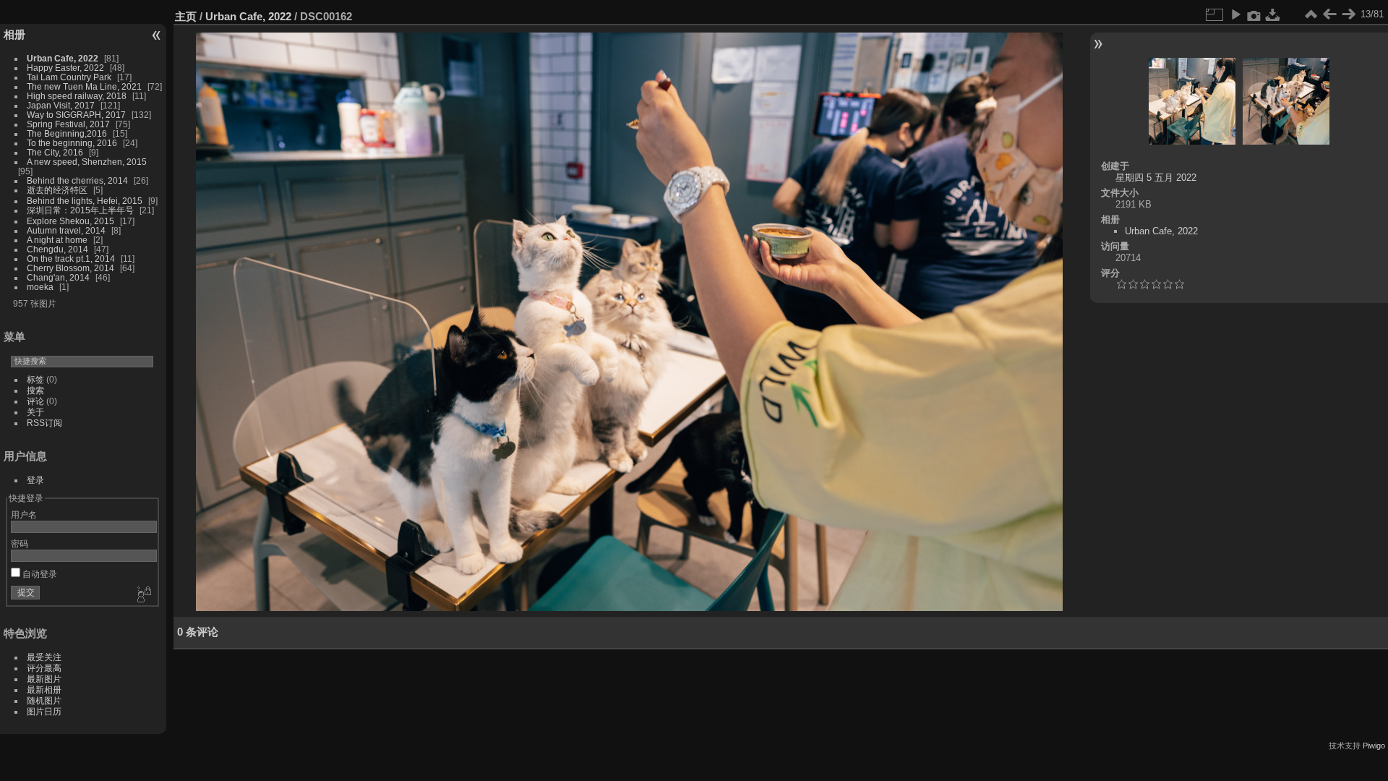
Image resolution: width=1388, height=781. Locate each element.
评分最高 (44, 668)
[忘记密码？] (143, 595)
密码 (19, 543)
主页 (186, 16)
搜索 (35, 390)
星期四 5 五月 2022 (1155, 177)
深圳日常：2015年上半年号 (80, 210)
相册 (14, 34)
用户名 (24, 514)
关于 (35, 412)
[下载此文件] (1273, 14)
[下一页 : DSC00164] (1348, 14)
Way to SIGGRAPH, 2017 (76, 114)
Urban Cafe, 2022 (62, 58)
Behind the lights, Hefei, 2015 (84, 200)
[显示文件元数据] (1254, 14)
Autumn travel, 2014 (66, 230)
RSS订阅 (44, 422)
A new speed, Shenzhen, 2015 (87, 161)
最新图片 (44, 678)
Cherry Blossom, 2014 (70, 268)
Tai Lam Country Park (69, 77)
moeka (40, 286)
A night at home (57, 239)
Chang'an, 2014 (58, 277)
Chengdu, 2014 (57, 249)
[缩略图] (1310, 14)
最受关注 (44, 657)
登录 (35, 480)
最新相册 (44, 689)
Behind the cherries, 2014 (77, 180)
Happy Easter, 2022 (65, 67)
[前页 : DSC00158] (1329, 14)
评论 (35, 401)
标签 (35, 379)
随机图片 (44, 700)
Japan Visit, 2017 (61, 105)
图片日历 (44, 711)
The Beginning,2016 (67, 133)
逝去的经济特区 (57, 190)
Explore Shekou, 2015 (70, 221)
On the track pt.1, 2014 (71, 258)
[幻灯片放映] (1235, 14)
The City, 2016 (55, 152)
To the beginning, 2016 (72, 143)
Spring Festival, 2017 (68, 124)
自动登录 (38, 574)
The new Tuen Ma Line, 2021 (84, 86)
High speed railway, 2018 (77, 96)
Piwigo (1374, 745)
